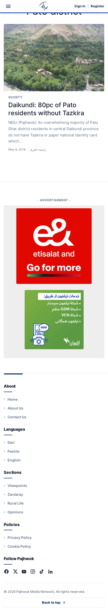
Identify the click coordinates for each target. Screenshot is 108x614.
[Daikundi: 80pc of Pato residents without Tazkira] (54, 58)
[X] (15, 571)
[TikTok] (41, 571)
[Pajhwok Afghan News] (43, 6)
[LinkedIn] (50, 571)
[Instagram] (32, 571)
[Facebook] (6, 571)
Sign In (79, 6)
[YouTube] (24, 571)
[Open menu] (8, 6)
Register (97, 6)
